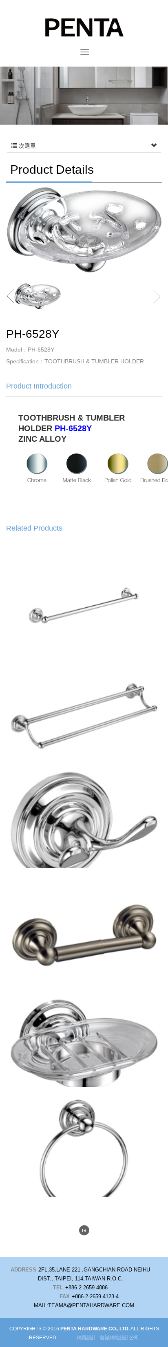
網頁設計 (86, 1338)
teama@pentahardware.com (91, 1305)
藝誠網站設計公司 (119, 1338)
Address (23, 1270)
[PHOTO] (84, 230)
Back (84, 1230)
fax (65, 1296)
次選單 (26, 145)
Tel (58, 1287)
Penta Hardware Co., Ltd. (84, 27)
